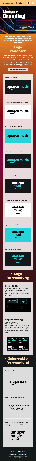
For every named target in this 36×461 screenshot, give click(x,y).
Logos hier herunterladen (18, 69)
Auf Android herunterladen (22, 454)
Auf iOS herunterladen (13, 454)
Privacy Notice (19, 457)
